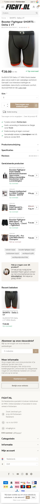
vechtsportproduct (20, 257)
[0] (37, 7)
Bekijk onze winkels (20, 386)
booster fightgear (26, 250)
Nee (33, 497)
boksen (10, 250)
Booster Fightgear (9, 27)
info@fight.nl (16, 276)
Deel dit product (30, 116)
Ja (28, 497)
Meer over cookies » (20, 500)
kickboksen (12, 253)
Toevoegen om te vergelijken (12, 116)
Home (4, 18)
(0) (28, 27)
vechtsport (28, 253)
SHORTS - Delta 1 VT (17, 18)
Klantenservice (20, 379)
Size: (4, 94)
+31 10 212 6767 (12, 422)
